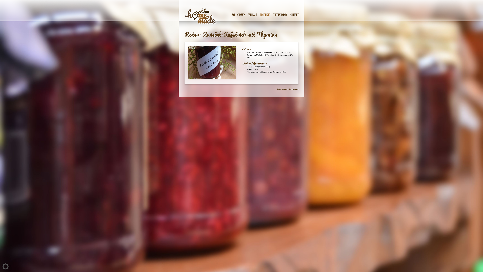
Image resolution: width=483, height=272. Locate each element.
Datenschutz (282, 89)
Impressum (293, 89)
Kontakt (294, 14)
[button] (5, 266)
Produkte (265, 14)
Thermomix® (280, 14)
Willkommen (238, 14)
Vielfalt (252, 14)
